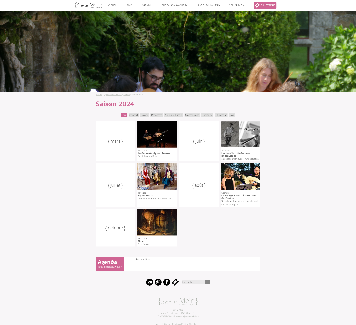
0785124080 (165, 316)
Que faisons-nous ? (174, 5)
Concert (133, 115)
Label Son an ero (209, 5)
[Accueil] (89, 4)
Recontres (156, 115)
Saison (126, 94)
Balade (144, 115)
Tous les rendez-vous (109, 266)
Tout (124, 115)
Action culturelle (173, 115)
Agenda (146, 5)
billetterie (268, 5)
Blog (130, 5)
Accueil (112, 5)
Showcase (221, 115)
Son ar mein (236, 5)
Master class (192, 115)
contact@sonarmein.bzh (187, 316)
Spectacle (207, 115)
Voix (232, 115)
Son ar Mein (178, 309)
